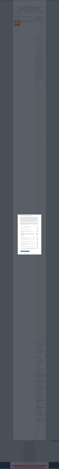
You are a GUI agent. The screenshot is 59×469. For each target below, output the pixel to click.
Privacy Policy (33, 253)
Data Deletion (26, 253)
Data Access (29, 253)
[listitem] (29, 226)
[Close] (40, 215)
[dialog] (29, 235)
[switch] (37, 227)
